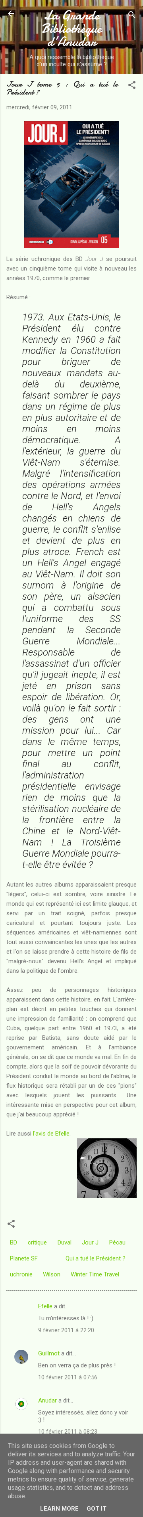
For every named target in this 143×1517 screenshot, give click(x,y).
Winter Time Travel (95, 1274)
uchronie (21, 1274)
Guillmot (49, 1353)
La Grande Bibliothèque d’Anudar (71, 28)
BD (13, 1242)
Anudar (47, 1400)
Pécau (117, 1242)
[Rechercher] (132, 16)
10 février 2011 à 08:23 (67, 1431)
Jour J (90, 1242)
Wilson (51, 1274)
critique (37, 1242)
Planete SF (24, 1258)
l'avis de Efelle (51, 1133)
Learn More (59, 1508)
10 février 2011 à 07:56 (67, 1377)
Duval (65, 1242)
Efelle (45, 1306)
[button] (132, 86)
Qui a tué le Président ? (96, 1258)
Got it (96, 1508)
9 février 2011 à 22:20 (66, 1330)
